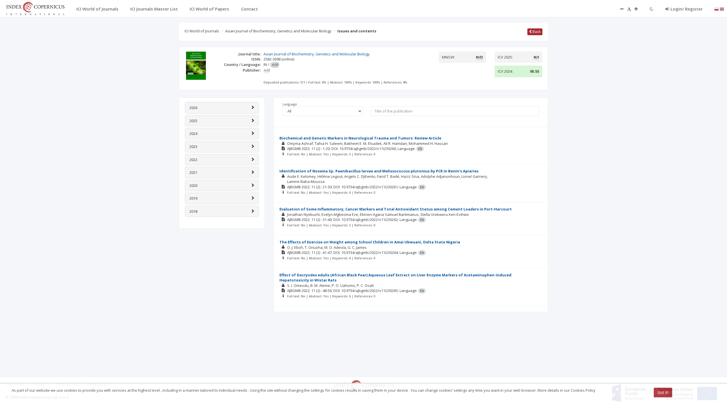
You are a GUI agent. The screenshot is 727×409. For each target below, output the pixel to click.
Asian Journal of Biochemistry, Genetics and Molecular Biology (278, 31)
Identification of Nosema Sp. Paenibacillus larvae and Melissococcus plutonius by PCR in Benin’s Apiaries (379, 171)
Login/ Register (686, 9)
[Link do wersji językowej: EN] (722, 8)
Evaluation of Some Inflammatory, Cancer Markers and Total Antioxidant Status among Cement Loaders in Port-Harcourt (395, 209)
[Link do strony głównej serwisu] (35, 8)
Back (536, 31)
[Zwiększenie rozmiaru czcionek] (639, 8)
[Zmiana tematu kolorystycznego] (651, 8)
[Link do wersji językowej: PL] (716, 8)
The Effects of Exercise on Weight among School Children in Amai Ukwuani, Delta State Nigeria (369, 242)
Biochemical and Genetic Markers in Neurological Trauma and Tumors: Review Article (360, 138)
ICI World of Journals (202, 31)
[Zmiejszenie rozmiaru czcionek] (619, 8)
